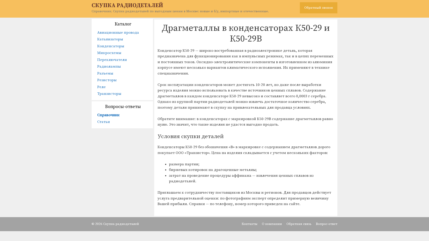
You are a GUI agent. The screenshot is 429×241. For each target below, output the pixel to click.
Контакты (249, 224)
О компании (272, 224)
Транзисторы (109, 93)
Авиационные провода (118, 32)
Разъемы (105, 73)
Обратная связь (298, 224)
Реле (101, 87)
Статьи (103, 121)
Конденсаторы (110, 46)
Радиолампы (109, 66)
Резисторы (107, 80)
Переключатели (112, 59)
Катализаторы (110, 39)
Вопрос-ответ (326, 224)
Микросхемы (109, 52)
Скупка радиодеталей (127, 5)
